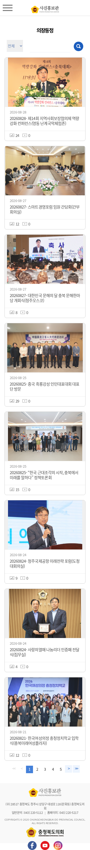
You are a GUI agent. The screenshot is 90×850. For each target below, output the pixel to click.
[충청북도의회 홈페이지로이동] (45, 8)
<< (13, 769)
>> (76, 769)
